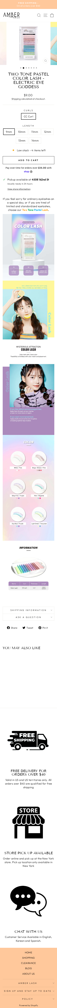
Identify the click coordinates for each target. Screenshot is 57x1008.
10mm (21, 131)
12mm (47, 131)
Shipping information (28, 610)
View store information (18, 189)
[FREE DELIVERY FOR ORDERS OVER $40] (28, 740)
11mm (34, 131)
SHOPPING (28, 957)
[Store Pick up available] (28, 823)
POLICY (27, 999)
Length (29, 125)
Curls (28, 110)
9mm (9, 131)
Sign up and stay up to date (27, 991)
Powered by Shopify (28, 1005)
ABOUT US (28, 973)
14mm (35, 140)
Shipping (16, 98)
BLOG (28, 968)
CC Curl (28, 116)
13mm (21, 140)
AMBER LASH (27, 983)
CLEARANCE (28, 963)
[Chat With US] (28, 901)
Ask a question (28, 617)
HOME (28, 952)
